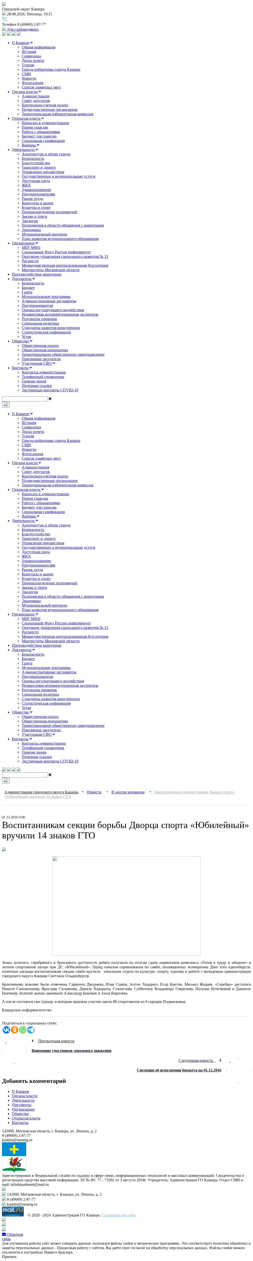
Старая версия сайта (119, 1215)
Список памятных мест (41, 87)
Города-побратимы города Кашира (51, 69)
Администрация (35, 96)
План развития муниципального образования (60, 239)
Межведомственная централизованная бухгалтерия (65, 265)
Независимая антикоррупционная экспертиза (60, 314)
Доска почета (33, 60)
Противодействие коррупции (37, 274)
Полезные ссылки (37, 385)
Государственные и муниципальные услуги (58, 176)
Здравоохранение (36, 190)
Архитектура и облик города (46, 154)
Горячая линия (34, 381)
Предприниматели (37, 305)
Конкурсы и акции (37, 203)
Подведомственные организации (50, 109)
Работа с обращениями (41, 132)
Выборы (29, 145)
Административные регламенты (49, 301)
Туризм (28, 65)
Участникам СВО (37, 363)
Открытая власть (26, 118)
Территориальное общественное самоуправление (63, 354)
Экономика (31, 230)
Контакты (20, 368)
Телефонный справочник (43, 377)
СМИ (26, 74)
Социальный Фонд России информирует (56, 252)
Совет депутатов (36, 100)
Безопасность (33, 158)
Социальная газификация (43, 141)
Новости (29, 78)
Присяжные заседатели (41, 359)
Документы (22, 279)
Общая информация (38, 47)
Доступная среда (36, 181)
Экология (30, 221)
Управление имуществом (43, 172)
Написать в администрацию (45, 123)
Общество (21, 341)
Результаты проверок (39, 319)
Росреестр (30, 261)
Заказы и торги (34, 216)
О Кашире (21, 43)
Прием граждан (35, 127)
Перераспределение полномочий (49, 212)
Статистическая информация (46, 332)
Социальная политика (40, 323)
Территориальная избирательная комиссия (57, 114)
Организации (24, 243)
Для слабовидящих (22, 29)
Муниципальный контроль (44, 234)
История (29, 51)
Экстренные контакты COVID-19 (50, 390)
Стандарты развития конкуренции (51, 328)
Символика (31, 56)
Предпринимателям (38, 194)
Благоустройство (36, 163)
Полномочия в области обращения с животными (63, 225)
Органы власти (25, 92)
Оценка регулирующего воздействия (53, 310)
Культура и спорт (36, 207)
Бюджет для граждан (39, 136)
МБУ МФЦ (31, 247)
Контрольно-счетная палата (45, 105)
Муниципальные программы (46, 296)
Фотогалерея (32, 83)
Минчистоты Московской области (51, 270)
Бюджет (28, 288)
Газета (27, 292)
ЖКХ (26, 185)
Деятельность (24, 149)
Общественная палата (40, 345)
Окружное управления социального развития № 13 (65, 256)
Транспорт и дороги (39, 167)
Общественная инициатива (45, 350)
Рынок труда (32, 198)
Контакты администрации (44, 372)
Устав (26, 336)
